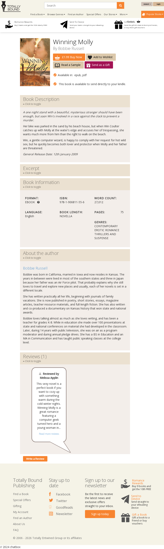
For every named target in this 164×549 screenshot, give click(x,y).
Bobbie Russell (71, 48)
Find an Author (76, 14)
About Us (19, 524)
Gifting (17, 506)
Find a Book (21, 494)
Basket (131, 21)
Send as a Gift (101, 65)
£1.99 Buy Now (71, 57)
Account (147, 4)
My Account (20, 512)
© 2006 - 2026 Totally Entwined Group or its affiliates (47, 538)
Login (158, 4)
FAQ (16, 530)
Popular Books (153, 14)
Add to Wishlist (103, 57)
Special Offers (93, 14)
